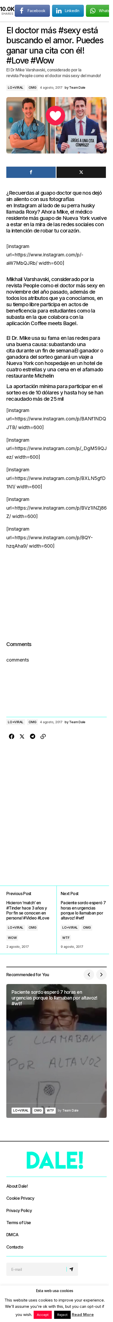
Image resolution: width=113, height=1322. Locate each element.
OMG (32, 87)
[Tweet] (81, 172)
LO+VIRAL (15, 87)
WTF (65, 938)
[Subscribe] (72, 1269)
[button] (89, 974)
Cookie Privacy (20, 1198)
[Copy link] (43, 736)
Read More (83, 1314)
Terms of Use (18, 1222)
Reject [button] (62, 1315)
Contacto (14, 1247)
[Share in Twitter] (22, 736)
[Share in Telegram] (32, 736)
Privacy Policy (19, 1210)
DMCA (12, 1234)
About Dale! (17, 1186)
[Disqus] (56, 807)
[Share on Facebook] (11, 736)
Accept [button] (43, 1315)
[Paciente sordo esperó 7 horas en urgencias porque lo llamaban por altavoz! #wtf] (81, 920)
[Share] (31, 172)
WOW (12, 938)
